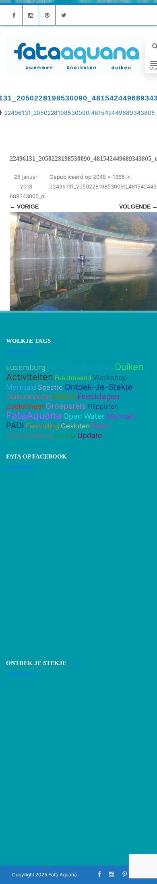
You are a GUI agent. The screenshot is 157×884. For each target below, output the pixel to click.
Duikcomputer (28, 397)
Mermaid (21, 387)
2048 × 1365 (109, 177)
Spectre (50, 387)
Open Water (84, 415)
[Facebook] (14, 15)
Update (89, 435)
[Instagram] (31, 15)
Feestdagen (98, 396)
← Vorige (24, 206)
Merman (120, 415)
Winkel (64, 396)
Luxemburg (25, 367)
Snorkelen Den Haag (80, 368)
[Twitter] (64, 15)
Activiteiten (29, 377)
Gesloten (75, 426)
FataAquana (34, 415)
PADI (15, 425)
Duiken (129, 366)
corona (65, 436)
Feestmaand (73, 378)
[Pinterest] (47, 15)
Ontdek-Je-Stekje (98, 387)
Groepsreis (65, 406)
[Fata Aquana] (75, 55)
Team (100, 426)
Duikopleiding (29, 435)
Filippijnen (102, 406)
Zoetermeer (25, 406)
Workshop (110, 377)
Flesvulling (42, 426)
